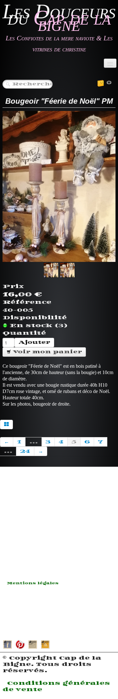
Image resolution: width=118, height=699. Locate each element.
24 (25, 451)
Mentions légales (33, 583)
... (33, 442)
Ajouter (34, 342)
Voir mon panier (46, 352)
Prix (13, 286)
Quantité (24, 333)
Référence (27, 302)
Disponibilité (35, 318)
